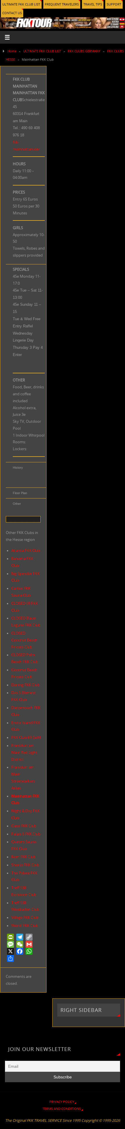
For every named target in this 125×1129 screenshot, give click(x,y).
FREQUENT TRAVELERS (62, 4)
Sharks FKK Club (25, 865)
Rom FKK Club (23, 856)
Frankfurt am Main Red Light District (24, 752)
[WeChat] (19, 944)
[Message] (10, 944)
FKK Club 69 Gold (26, 737)
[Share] (10, 958)
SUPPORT (114, 4)
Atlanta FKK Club (25, 550)
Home (12, 51)
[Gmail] (29, 944)
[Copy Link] (29, 937)
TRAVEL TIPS (92, 4)
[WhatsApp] (29, 951)
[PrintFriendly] (10, 937)
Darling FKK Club (25, 685)
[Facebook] (19, 951)
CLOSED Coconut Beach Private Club (24, 640)
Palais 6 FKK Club (25, 834)
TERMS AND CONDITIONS (62, 1108)
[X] (10, 951)
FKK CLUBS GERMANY (84, 51)
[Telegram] (19, 937)
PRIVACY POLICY (61, 1102)
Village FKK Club (25, 917)
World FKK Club (24, 925)
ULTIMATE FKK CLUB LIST (21, 4)
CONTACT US (12, 13)
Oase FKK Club (23, 826)
